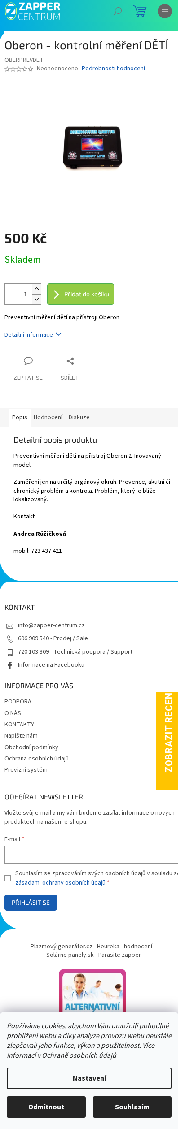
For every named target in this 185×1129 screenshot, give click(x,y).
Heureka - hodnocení (124, 946)
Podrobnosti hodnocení (113, 69)
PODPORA (17, 701)
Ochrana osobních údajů (36, 758)
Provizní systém (26, 769)
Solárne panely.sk (70, 955)
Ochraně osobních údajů (79, 1055)
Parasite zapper (119, 955)
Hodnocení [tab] (48, 417)
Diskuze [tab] (79, 417)
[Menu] (165, 11)
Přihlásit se (31, 902)
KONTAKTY (19, 724)
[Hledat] (118, 11)
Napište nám (21, 735)
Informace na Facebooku (51, 664)
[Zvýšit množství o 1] (36, 289)
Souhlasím (132, 1107)
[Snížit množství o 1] (36, 299)
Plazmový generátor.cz (61, 946)
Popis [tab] (19, 417)
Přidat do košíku (86, 294)
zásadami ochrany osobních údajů (60, 882)
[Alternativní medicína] (92, 1002)
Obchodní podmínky (31, 747)
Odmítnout (46, 1107)
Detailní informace (28, 334)
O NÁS (12, 713)
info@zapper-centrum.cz (51, 625)
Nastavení (89, 1078)
